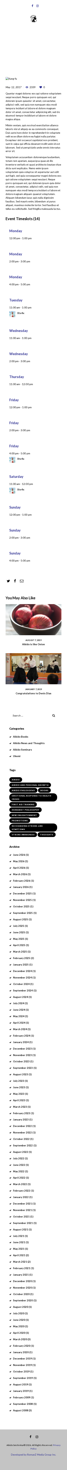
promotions (20, 820)
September (23, 912)
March (20, 874)
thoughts (46, 834)
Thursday (16, 377)
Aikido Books (20, 736)
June (19, 854)
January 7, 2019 (33, 689)
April (19, 867)
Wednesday (18, 331)
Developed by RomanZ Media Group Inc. (33, 1454)
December (22, 893)
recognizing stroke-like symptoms (27, 827)
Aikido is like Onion (33, 644)
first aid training (23, 804)
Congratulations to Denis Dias (33, 693)
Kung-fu (32, 53)
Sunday (15, 507)
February (21, 880)
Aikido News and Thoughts (29, 743)
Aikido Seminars (22, 749)
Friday (14, 400)
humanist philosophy (25, 810)
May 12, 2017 (13, 87)
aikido (16, 780)
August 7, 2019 (33, 640)
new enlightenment (24, 815)
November (22, 899)
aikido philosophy (23, 790)
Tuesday (16, 300)
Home (18, 53)
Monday (15, 231)
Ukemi (16, 756)
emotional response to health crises (31, 797)
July (18, 925)
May (19, 861)
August (20, 919)
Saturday (16, 477)
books (44, 790)
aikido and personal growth (30, 785)
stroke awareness (23, 834)
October (21, 906)
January (21, 887)
